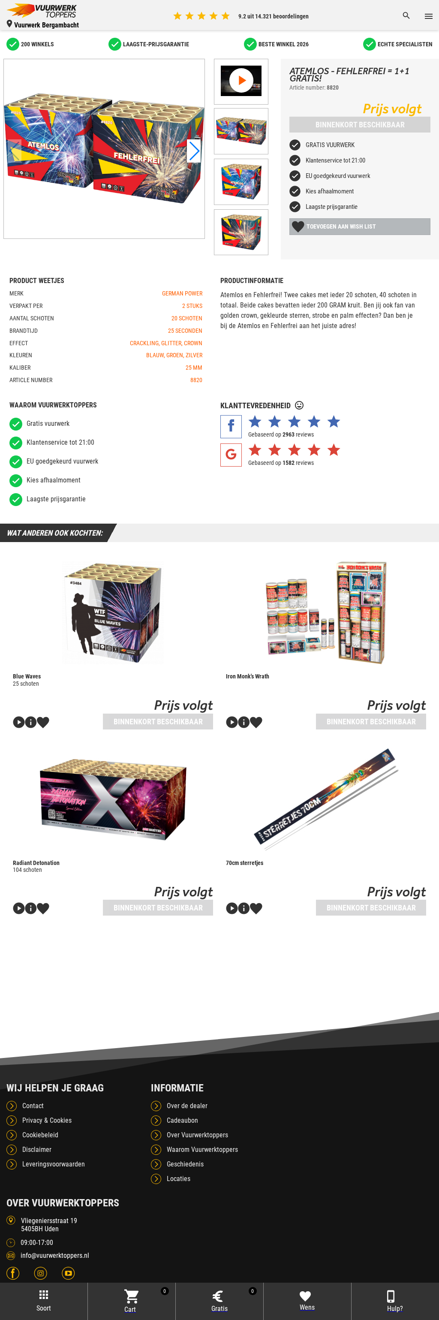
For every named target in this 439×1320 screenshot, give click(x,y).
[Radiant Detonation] (113, 799)
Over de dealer (187, 1106)
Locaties (178, 1179)
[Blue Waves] (113, 612)
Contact (33, 1106)
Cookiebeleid (40, 1135)
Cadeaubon (182, 1120)
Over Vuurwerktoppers (197, 1135)
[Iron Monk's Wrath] (326, 612)
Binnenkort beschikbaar (360, 124)
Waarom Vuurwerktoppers (202, 1149)
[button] (194, 151)
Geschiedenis (185, 1164)
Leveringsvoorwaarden (53, 1164)
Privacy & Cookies (47, 1120)
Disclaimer (36, 1149)
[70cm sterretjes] (326, 799)
